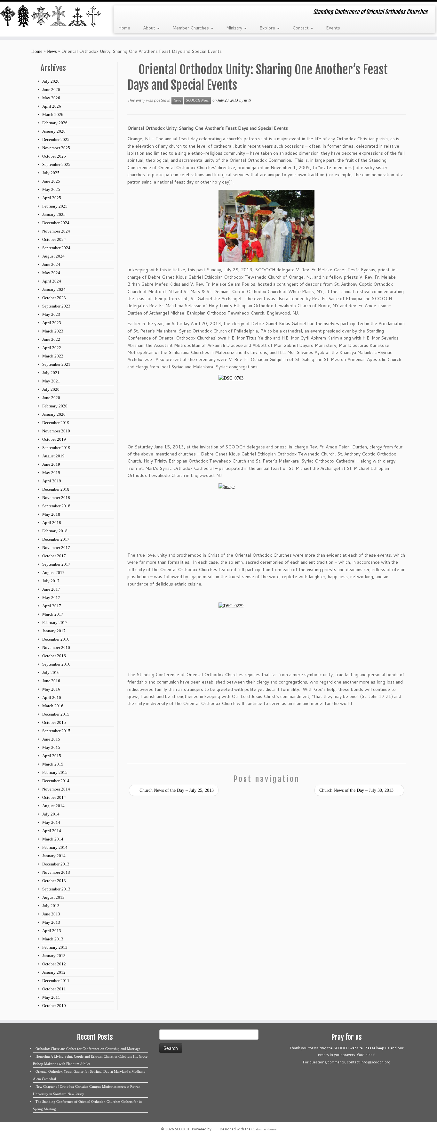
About (149, 28)
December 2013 (55, 864)
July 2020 (51, 389)
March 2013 (52, 939)
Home (124, 28)
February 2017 (55, 622)
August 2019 (53, 456)
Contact (301, 28)
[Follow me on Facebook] (140, 13)
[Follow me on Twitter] (131, 13)
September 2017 (56, 564)
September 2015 (56, 730)
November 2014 (56, 789)
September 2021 (56, 364)
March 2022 (52, 356)
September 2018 (56, 506)
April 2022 (51, 347)
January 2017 (54, 630)
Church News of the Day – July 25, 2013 (174, 790)
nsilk (247, 100)
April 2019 (51, 481)
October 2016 (54, 655)
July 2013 (51, 905)
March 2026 (52, 114)
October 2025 (54, 156)
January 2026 (54, 131)
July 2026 (51, 81)
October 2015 (54, 722)
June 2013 (51, 914)
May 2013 (51, 922)
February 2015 (55, 772)
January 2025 (54, 214)
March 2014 (52, 839)
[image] (266, 515)
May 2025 (51, 189)
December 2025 (55, 139)
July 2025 (51, 172)
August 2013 (53, 897)
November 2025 (56, 147)
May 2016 (51, 689)
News (52, 51)
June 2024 (51, 264)
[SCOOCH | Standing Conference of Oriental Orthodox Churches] (50, 17)
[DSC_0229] (266, 634)
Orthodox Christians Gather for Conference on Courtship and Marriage (88, 1049)
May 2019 (51, 472)
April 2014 (51, 830)
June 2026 (51, 89)
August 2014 (53, 805)
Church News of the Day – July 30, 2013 (359, 790)
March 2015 (52, 764)
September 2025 (56, 164)
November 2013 (56, 872)
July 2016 (51, 672)
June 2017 (51, 589)
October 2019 (54, 439)
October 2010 (54, 1005)
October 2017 (54, 555)
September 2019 (56, 447)
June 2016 (51, 680)
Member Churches (191, 28)
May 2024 (51, 272)
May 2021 (51, 381)
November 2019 (56, 431)
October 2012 (54, 964)
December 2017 (55, 539)
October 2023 (54, 297)
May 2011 (51, 997)
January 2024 (54, 289)
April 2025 (51, 197)
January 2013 (54, 955)
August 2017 (53, 572)
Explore (267, 28)
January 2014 (54, 855)
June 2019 (51, 464)
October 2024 (54, 239)
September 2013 (56, 889)
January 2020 (54, 414)
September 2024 (56, 247)
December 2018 (55, 489)
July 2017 (51, 580)
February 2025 (55, 206)
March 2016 (52, 705)
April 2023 (51, 322)
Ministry (234, 28)
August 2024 (53, 256)
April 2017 (51, 605)
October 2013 (54, 880)
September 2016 (56, 664)
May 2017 (51, 597)
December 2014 (55, 780)
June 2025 (51, 181)
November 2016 (56, 647)
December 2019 (55, 422)
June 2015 (51, 739)
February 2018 (55, 531)
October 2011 (54, 989)
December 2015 (55, 714)
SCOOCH (182, 1129)
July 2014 (51, 814)
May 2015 (51, 747)
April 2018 (51, 522)
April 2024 (51, 281)
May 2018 (51, 514)
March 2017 (52, 614)
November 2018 (56, 497)
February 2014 (55, 847)
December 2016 (55, 639)
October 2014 (54, 797)
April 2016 (51, 697)
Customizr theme (263, 1129)
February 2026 (55, 122)
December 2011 (55, 980)
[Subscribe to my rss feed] (122, 13)
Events (333, 28)
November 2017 (56, 547)
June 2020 (51, 397)
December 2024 (55, 222)
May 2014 (51, 822)
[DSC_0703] (266, 407)
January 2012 (54, 972)
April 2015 (51, 755)
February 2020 (55, 406)
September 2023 (56, 306)
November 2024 (56, 231)
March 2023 (52, 331)
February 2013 (55, 947)
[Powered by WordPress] (214, 1128)
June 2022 (51, 339)
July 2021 (51, 372)
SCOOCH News (197, 100)
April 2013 (51, 930)
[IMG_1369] (266, 226)
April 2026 (51, 106)
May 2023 (51, 314)
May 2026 (51, 97)
